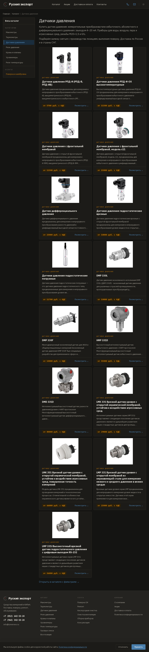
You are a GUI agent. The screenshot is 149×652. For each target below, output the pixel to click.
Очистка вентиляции (86, 614)
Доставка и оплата (83, 4)
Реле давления (12, 47)
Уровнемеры (12, 57)
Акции (67, 4)
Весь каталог (12, 21)
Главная (6, 14)
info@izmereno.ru (11, 624)
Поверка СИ (82, 602)
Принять (138, 647)
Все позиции (46, 634)
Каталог (56, 4)
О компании (119, 602)
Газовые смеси (47, 630)
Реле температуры (14, 62)
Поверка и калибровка (16, 74)
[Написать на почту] (134, 4)
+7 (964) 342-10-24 (13, 620)
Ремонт (80, 606)
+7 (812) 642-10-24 (13, 616)
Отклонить (123, 647)
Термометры (12, 37)
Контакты (102, 4)
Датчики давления (48, 610)
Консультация (83, 622)
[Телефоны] (128, 4)
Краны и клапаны (13, 52)
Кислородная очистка (87, 610)
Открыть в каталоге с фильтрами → (59, 581)
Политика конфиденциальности (128, 614)
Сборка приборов (85, 618)
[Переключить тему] (143, 4)
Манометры (11, 32)
